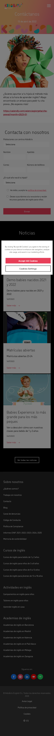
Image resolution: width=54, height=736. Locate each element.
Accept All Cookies (28, 260)
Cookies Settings (28, 268)
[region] (27, 258)
